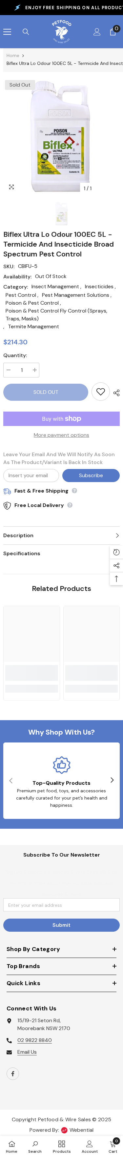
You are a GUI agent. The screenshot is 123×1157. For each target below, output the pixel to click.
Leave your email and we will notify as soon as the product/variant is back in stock (59, 458)
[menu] (7, 32)
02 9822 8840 (34, 1040)
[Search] (26, 32)
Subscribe (91, 475)
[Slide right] (112, 780)
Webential (81, 1130)
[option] (61, 136)
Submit (61, 925)
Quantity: (15, 355)
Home (13, 55)
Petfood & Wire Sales (64, 1119)
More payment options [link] (61, 435)
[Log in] (97, 31)
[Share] (115, 393)
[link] (31, 673)
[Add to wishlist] (101, 391)
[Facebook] (13, 1073)
